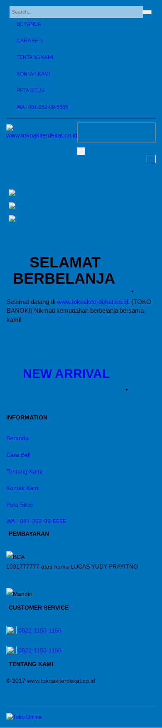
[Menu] (81, 151)
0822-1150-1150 (39, 630)
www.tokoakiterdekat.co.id (92, 301)
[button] (66, 371)
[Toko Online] (24, 716)
